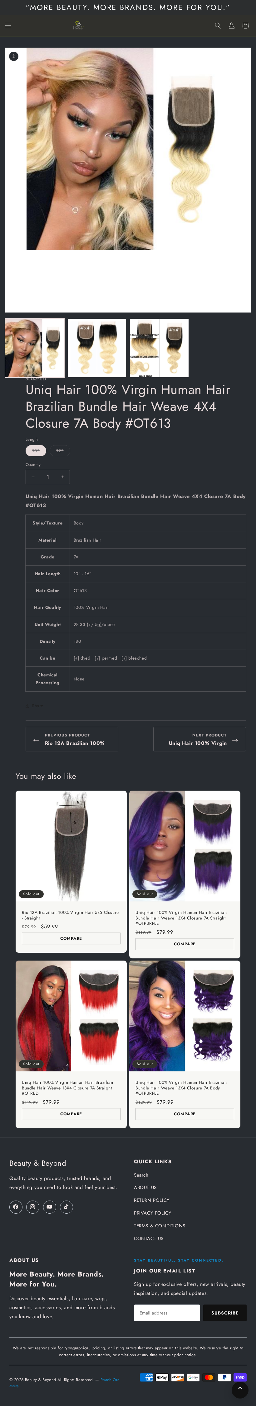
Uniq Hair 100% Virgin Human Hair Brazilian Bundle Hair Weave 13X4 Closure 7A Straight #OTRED (67, 1088)
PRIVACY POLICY (152, 1213)
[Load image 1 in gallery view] (34, 348)
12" (63, 451)
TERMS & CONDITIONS (159, 1225)
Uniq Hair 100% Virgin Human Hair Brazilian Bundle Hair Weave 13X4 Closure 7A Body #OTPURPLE (181, 1088)
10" (39, 451)
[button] (8, 25)
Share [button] (37, 706)
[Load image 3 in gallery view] (159, 348)
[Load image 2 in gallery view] (97, 348)
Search (141, 1175)
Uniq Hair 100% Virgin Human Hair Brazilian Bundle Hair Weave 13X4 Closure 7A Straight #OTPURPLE (181, 918)
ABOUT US (145, 1187)
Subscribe (225, 1313)
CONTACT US (149, 1238)
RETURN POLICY (152, 1200)
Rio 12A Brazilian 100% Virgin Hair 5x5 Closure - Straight (70, 915)
